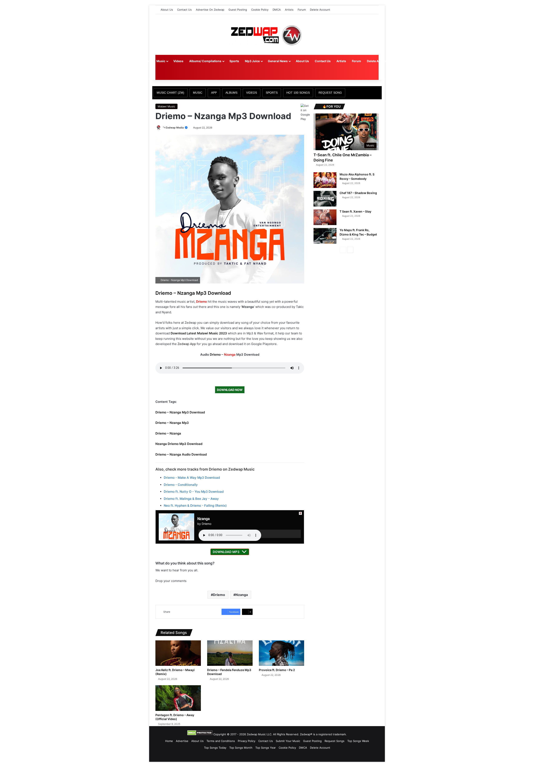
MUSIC (197, 92)
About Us (167, 9)
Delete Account (320, 9)
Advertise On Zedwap (210, 9)
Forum (302, 9)
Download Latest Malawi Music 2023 (199, 333)
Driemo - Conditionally (181, 485)
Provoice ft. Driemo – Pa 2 (277, 670)
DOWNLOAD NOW (230, 390)
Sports (234, 61)
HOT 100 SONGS (298, 92)
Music (160, 61)
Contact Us (184, 9)
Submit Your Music (288, 741)
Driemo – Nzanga (168, 433)
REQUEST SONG (330, 92)
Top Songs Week (358, 741)
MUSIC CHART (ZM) (170, 92)
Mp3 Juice (252, 61)
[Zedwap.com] (267, 35)
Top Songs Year (265, 747)
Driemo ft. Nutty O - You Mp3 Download (194, 492)
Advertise (182, 741)
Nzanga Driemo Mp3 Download (178, 444)
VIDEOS (251, 92)
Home (146, 61)
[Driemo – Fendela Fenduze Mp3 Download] (230, 653)
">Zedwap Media (173, 127)
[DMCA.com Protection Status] (200, 734)
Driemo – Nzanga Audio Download (181, 454)
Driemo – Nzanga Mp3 (172, 423)
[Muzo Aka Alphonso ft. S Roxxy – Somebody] (325, 180)
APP (214, 92)
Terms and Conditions (221, 741)
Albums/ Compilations (205, 61)
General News (278, 61)
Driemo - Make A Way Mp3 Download (192, 478)
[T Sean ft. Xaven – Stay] (325, 217)
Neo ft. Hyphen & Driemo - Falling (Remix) (195, 506)
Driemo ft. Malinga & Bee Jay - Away (191, 499)
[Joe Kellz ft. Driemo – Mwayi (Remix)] (178, 653)
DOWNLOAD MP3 (226, 552)
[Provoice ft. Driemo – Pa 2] (281, 653)
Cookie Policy (259, 9)
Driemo (201, 302)
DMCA (277, 9)
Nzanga (230, 354)
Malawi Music (166, 106)
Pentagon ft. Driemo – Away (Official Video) (174, 717)
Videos (178, 61)
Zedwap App (187, 344)
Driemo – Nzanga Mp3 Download (193, 293)
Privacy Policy (246, 741)
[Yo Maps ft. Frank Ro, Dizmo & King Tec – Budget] (325, 236)
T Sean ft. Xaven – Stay (355, 211)
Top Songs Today (215, 747)
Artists (289, 9)
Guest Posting (237, 9)
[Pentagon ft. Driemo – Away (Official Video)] (178, 698)
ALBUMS (231, 92)
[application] (250, 534)
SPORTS (272, 92)
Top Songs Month (240, 747)
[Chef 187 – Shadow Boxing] (325, 199)
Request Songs (334, 741)
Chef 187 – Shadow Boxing (358, 193)
